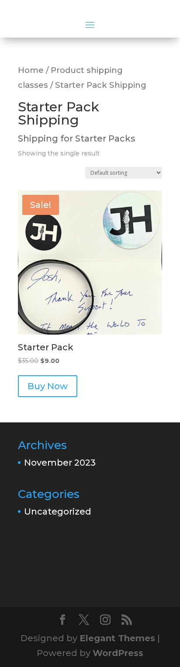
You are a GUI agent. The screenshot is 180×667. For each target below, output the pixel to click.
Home (31, 70)
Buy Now (48, 386)
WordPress (118, 653)
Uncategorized (57, 511)
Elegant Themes (117, 638)
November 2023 (60, 462)
